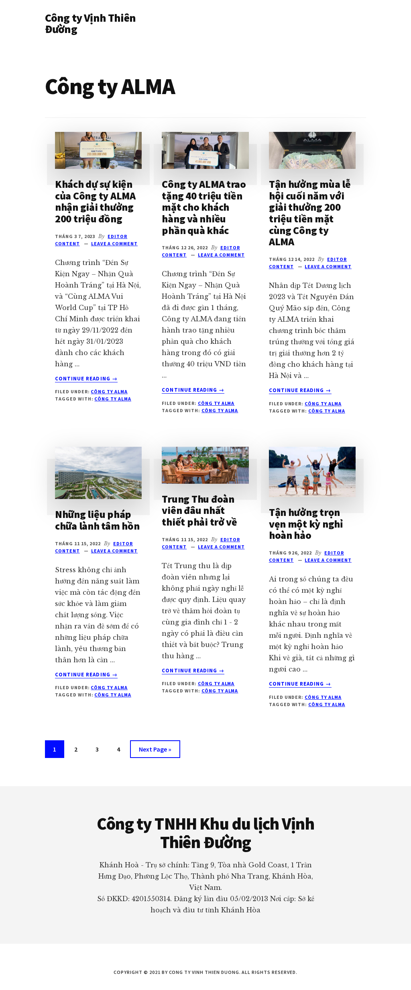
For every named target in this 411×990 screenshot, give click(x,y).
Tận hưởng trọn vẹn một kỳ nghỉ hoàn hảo (306, 523)
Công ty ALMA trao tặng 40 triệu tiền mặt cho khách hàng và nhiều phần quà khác (204, 206)
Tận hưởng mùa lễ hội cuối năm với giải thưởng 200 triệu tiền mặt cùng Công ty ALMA (310, 212)
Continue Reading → (86, 378)
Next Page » (154, 751)
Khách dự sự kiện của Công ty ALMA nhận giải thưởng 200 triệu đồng (95, 201)
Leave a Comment (114, 243)
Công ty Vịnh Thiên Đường (90, 23)
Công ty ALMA (109, 391)
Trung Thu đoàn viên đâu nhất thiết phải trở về (199, 510)
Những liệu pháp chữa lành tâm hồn (97, 519)
